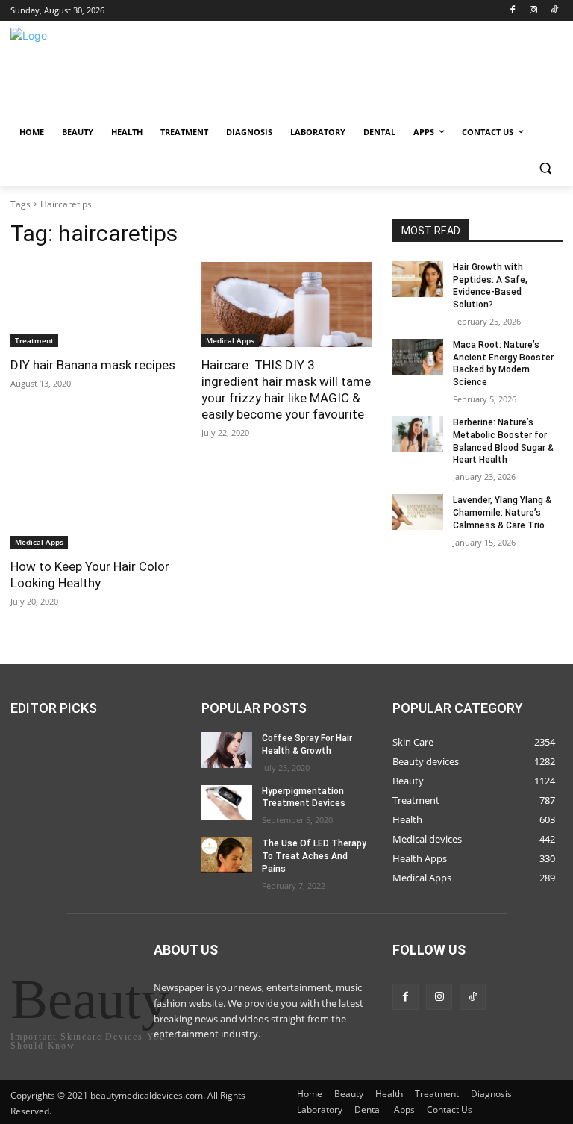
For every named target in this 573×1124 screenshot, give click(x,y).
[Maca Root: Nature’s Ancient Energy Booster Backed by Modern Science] (417, 357)
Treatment (34, 340)
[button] (545, 168)
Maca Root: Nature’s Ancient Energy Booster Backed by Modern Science (503, 363)
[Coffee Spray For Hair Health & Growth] (226, 750)
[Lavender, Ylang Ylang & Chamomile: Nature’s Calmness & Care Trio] (417, 512)
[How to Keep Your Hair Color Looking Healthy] (95, 506)
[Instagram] (533, 10)
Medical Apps (230, 340)
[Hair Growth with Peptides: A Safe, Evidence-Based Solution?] (417, 279)
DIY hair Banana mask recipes (92, 365)
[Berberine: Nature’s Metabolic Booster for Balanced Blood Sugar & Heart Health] (417, 434)
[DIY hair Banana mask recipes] (95, 304)
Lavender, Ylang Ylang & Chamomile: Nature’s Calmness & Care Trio (502, 513)
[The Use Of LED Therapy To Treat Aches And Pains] (226, 855)
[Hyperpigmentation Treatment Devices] (226, 802)
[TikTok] (554, 10)
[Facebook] (513, 10)
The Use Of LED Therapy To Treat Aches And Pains (314, 856)
